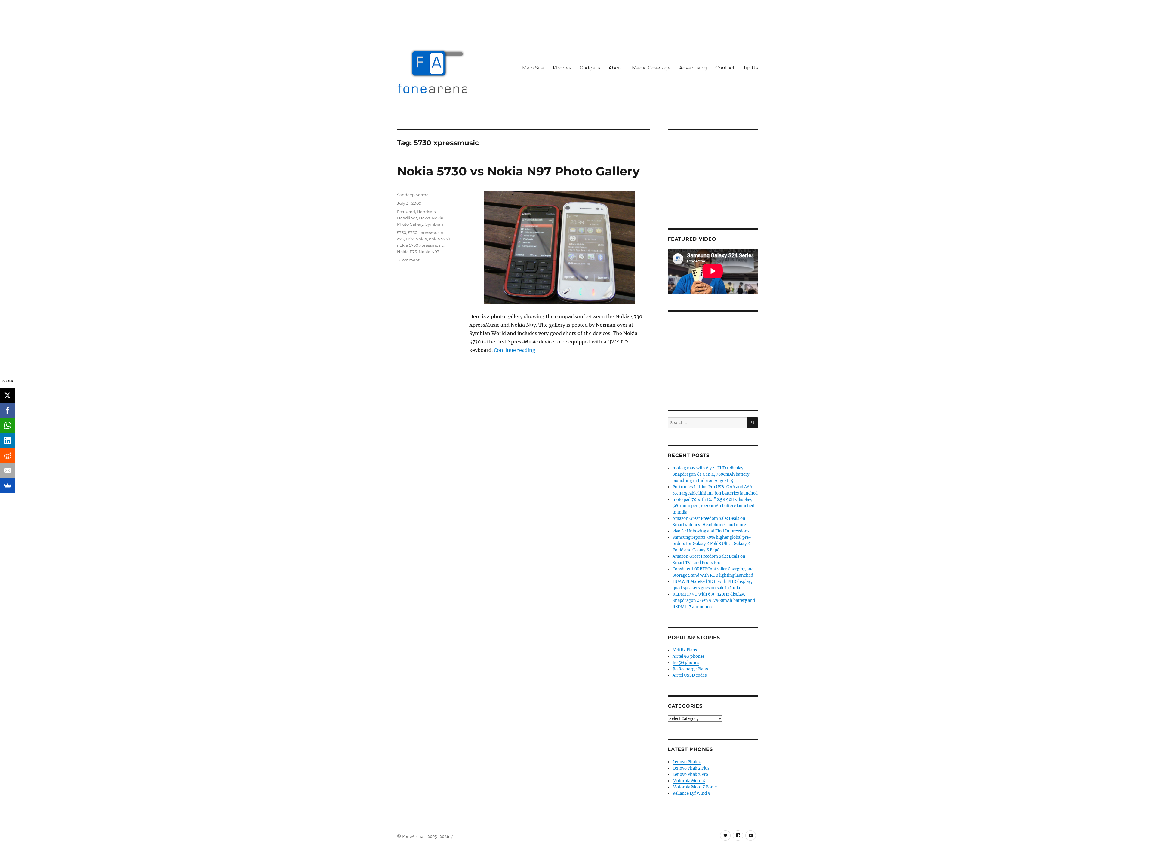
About (616, 68)
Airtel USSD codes (690, 675)
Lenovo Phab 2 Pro (690, 774)
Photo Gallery (410, 224)
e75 (400, 238)
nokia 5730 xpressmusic (420, 245)
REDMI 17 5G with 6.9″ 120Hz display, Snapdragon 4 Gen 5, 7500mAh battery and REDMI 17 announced (714, 600)
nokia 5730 (439, 238)
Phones (562, 68)
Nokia (437, 217)
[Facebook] (7, 410)
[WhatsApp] (7, 425)
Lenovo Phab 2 (687, 761)
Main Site (533, 68)
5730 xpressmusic (425, 232)
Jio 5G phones (686, 662)
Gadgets (590, 68)
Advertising (693, 68)
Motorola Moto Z (689, 780)
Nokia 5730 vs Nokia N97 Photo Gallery (518, 171)
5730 (401, 232)
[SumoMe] (7, 485)
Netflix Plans (685, 650)
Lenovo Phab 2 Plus (691, 768)
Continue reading (514, 350)
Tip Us (750, 68)
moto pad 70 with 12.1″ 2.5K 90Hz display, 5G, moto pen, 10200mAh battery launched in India (713, 506)
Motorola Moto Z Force (695, 787)
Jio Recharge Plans (690, 669)
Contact (725, 68)
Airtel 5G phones (689, 656)
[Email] (7, 470)
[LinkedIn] (7, 440)
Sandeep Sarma (413, 194)
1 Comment (408, 260)
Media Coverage (651, 68)
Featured (406, 211)
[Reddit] (7, 455)
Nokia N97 (429, 251)
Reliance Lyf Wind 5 (691, 793)
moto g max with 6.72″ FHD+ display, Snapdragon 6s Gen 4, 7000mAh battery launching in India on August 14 (711, 474)
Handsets (426, 211)
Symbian (434, 224)
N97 (410, 238)
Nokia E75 (407, 251)
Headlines (407, 217)
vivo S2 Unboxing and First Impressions (711, 531)
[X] (7, 395)
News (424, 217)
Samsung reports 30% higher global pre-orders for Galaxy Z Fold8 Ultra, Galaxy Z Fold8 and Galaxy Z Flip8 (712, 544)
